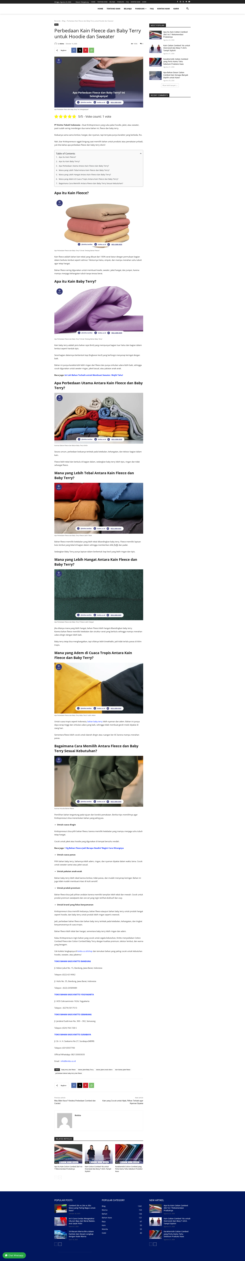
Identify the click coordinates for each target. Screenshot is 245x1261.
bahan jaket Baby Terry (86, 1070)
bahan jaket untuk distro (104, 1070)
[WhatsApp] (91, 50)
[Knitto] (56, 43)
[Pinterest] (85, 50)
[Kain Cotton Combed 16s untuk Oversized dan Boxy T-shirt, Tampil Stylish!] (99, 1154)
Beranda (57, 21)
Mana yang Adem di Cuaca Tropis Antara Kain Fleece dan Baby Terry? (88, 179)
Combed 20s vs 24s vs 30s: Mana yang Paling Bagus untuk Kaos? (82, 1208)
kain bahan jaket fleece (122, 1070)
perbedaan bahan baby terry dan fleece (68, 1073)
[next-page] (60, 1177)
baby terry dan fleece (68, 1070)
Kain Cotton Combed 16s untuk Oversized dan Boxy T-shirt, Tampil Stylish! (98, 1168)
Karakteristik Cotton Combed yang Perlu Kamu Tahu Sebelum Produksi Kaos (128, 1168)
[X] (183, 1)
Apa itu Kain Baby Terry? (69, 161)
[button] (188, 9)
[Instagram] (180, 1)
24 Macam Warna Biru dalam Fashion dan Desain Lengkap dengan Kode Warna (81, 1234)
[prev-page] (56, 1177)
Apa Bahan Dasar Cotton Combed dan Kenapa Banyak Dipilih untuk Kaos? (175, 75)
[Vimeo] (186, 1)
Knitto (62, 44)
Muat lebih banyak (169, 85)
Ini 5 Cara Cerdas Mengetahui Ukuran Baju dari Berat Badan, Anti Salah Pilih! (82, 1221)
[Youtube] (189, 1)
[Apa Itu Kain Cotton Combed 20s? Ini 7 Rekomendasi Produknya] (68, 1154)
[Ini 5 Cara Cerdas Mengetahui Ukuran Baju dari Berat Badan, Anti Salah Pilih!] (60, 1221)
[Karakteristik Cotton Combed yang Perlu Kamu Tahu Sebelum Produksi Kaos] (129, 1154)
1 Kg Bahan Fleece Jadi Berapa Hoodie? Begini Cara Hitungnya (94, 848)
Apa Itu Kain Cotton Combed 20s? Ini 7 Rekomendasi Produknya (68, 1167)
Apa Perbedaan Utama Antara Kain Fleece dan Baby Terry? (84, 166)
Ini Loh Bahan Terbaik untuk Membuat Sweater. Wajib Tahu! (94, 375)
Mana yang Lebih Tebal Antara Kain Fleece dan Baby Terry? (84, 170)
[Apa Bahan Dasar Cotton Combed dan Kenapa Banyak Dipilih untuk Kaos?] (155, 75)
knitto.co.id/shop (85, 951)
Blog (63, 21)
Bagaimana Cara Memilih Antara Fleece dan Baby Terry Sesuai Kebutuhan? (91, 183)
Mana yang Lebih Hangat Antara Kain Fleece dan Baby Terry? (85, 174)
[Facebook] (177, 1)
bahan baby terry (94, 721)
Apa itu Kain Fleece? (67, 157)
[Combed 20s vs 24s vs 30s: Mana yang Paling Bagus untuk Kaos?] (60, 1208)
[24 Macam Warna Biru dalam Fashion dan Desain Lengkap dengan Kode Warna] (60, 1234)
